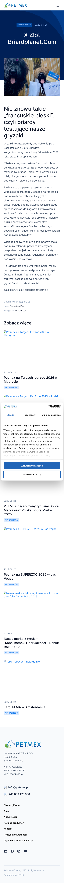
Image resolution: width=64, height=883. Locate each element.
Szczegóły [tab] (30, 415)
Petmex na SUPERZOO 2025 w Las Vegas (30, 576)
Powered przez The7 (14, 875)
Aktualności (24, 25)
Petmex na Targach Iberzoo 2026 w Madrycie (30, 379)
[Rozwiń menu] (58, 5)
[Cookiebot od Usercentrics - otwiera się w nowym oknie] (48, 407)
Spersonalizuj (30, 474)
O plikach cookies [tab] (51, 415)
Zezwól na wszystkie (32, 465)
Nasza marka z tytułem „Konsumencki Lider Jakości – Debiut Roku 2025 (31, 643)
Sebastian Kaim (17, 306)
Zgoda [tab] (10, 415)
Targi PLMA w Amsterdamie (24, 707)
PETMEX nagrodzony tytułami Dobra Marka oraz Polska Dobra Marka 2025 (31, 510)
